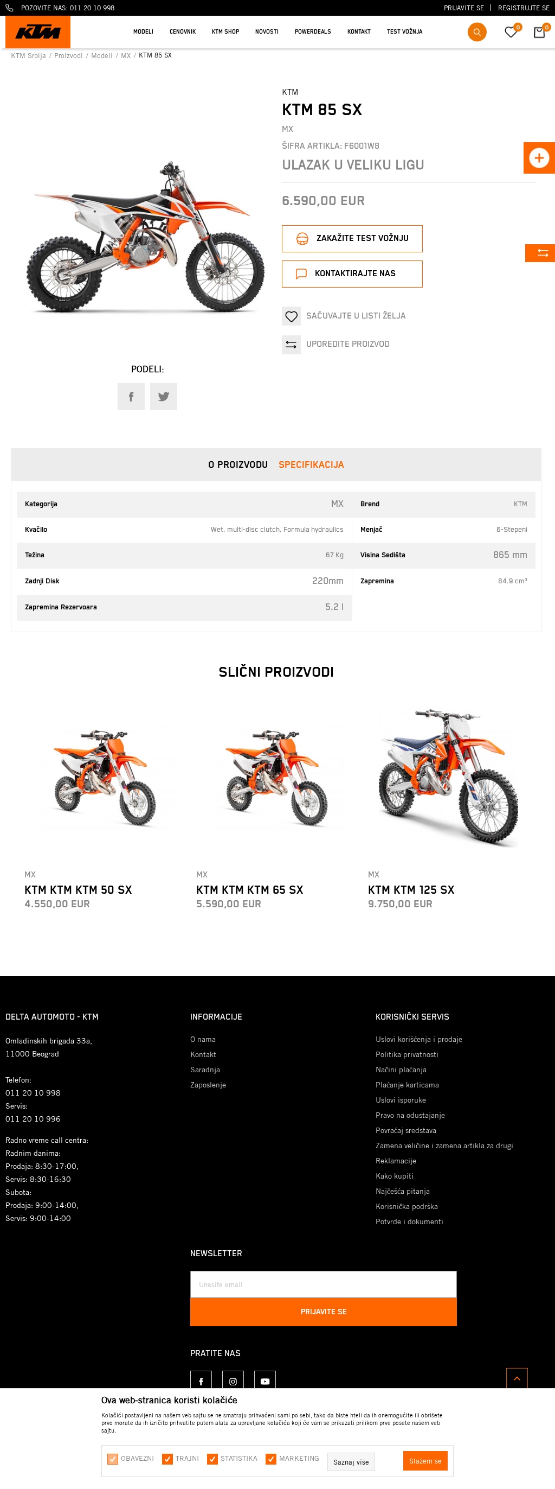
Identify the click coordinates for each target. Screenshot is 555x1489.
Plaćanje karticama (407, 1085)
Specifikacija (311, 465)
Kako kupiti (395, 1176)
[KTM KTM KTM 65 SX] (276, 777)
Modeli (103, 55)
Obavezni (137, 1458)
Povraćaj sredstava (406, 1130)
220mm (328, 581)
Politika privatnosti (407, 1054)
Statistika (239, 1458)
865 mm (510, 555)
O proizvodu (238, 465)
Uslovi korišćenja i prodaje (419, 1039)
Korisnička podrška (407, 1206)
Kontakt (203, 1054)
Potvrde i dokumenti (409, 1221)
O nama (203, 1039)
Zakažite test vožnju (363, 239)
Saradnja (205, 1069)
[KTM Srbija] (37, 32)
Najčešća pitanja (403, 1191)
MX (127, 55)
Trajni (187, 1458)
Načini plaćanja (401, 1069)
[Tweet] (163, 396)
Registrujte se (524, 8)
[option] (277, 24)
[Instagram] (233, 1381)
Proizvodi (69, 55)
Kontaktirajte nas (355, 274)
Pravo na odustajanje (410, 1115)
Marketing (299, 1458)
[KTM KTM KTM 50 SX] (104, 777)
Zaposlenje (208, 1085)
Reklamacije (396, 1161)
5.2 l (334, 607)
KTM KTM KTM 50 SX (78, 890)
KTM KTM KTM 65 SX (249, 890)
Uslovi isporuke (401, 1100)
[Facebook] (131, 396)
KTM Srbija (29, 55)
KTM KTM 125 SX (411, 890)
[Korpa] (539, 37)
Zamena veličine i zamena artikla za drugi (444, 1145)
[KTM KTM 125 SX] (448, 777)
